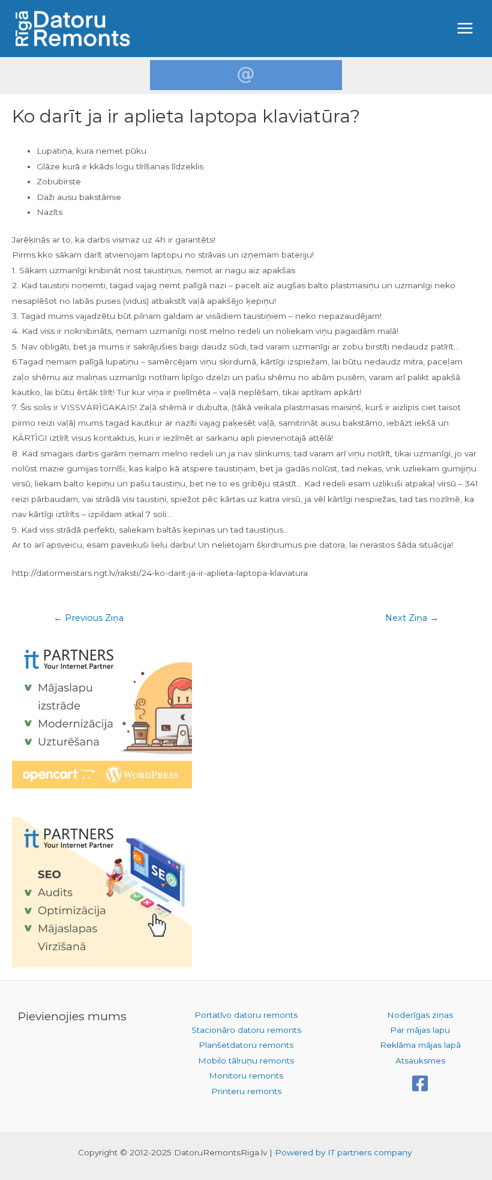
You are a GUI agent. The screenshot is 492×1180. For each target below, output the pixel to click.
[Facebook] (420, 1083)
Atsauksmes (420, 1060)
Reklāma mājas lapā (420, 1045)
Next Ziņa (412, 618)
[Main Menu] (465, 28)
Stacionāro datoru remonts (246, 1030)
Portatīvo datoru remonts (246, 1015)
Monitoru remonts (246, 1075)
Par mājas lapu (420, 1030)
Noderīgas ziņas (420, 1015)
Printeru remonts (246, 1091)
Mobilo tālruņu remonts (246, 1060)
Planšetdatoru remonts (246, 1045)
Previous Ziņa (88, 618)
